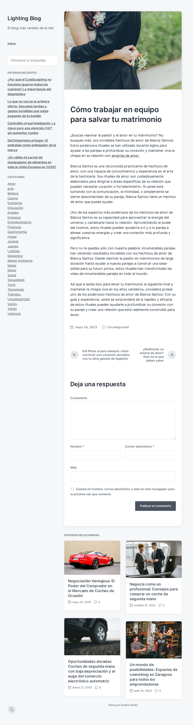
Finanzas (14, 227)
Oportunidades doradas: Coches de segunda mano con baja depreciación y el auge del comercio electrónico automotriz (91, 671)
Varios (12, 304)
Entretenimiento (19, 222)
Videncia (14, 314)
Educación (15, 208)
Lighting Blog (24, 18)
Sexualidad (16, 280)
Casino (13, 198)
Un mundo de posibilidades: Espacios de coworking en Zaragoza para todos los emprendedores (154, 674)
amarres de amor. (125, 156)
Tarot (11, 285)
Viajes (12, 309)
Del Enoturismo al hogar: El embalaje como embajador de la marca (32, 145)
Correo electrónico (139, 446)
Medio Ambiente (20, 261)
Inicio (12, 44)
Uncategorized (19, 299)
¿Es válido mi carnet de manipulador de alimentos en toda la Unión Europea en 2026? (32, 162)
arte (11, 189)
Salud (12, 275)
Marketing (15, 256)
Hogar (12, 237)
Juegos (13, 246)
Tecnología (16, 289)
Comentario (78, 398)
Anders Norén (129, 705)
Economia (15, 203)
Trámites (14, 294)
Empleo (13, 213)
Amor (12, 184)
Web (73, 467)
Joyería (13, 241)
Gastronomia (17, 232)
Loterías (14, 251)
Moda (12, 265)
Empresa (14, 217)
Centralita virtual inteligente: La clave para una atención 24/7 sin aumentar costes (31, 128)
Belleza (13, 193)
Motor (12, 270)
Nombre (77, 446)
